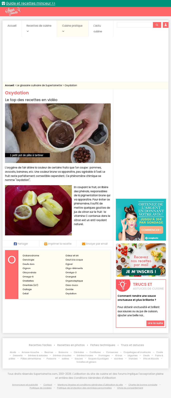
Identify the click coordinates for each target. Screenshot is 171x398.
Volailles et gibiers (86, 362)
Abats (13, 352)
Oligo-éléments (74, 268)
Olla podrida (29, 272)
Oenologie (28, 259)
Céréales (79, 352)
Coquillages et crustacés (137, 352)
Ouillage (27, 289)
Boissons (63, 352)
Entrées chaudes (62, 355)
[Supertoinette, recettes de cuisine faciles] (12, 11)
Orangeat (70, 276)
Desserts (18, 355)
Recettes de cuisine (39, 25)
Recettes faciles (40, 345)
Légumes (133, 355)
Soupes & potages (98, 358)
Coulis (159, 352)
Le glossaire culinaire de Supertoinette (40, 85)
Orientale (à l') (30, 285)
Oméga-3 (70, 272)
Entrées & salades (38, 355)
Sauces (79, 358)
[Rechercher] (157, 25)
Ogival (68, 264)
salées (65, 358)
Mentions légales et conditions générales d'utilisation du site (90, 384)
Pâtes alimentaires (31, 358)
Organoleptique (74, 280)
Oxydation (71, 85)
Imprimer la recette (59, 243)
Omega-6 (28, 276)
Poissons (51, 358)
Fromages (104, 355)
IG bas (118, 355)
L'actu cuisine (98, 28)
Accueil (12, 25)
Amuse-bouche (30, 352)
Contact (47, 384)
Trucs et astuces (132, 345)
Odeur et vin (72, 255)
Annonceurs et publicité (25, 384)
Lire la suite (155, 323)
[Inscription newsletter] (141, 260)
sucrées (118, 358)
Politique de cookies (41, 387)
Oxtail (26, 293)
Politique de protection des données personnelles (84, 387)
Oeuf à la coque (74, 259)
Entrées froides (85, 355)
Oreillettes (28, 280)
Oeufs (146, 355)
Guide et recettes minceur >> (30, 3)
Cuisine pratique (72, 25)
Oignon (27, 268)
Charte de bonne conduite (142, 384)
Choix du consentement (130, 387)
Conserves (112, 352)
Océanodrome (31, 255)
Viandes (133, 358)
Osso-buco (71, 285)
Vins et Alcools (151, 358)
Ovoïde (69, 289)
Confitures (95, 352)
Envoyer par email (97, 243)
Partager (23, 243)
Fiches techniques (102, 345)
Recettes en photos (71, 345)
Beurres (49, 352)
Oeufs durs (28, 264)
